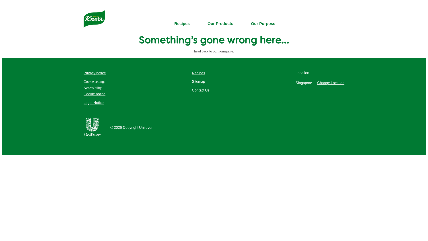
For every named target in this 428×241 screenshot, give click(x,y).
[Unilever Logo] (92, 135)
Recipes (182, 23)
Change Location (330, 83)
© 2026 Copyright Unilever (131, 127)
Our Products (220, 23)
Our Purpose (263, 23)
